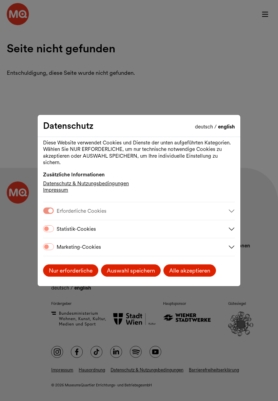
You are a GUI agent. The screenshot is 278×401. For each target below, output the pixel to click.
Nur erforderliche (71, 270)
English (226, 127)
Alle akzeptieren (189, 270)
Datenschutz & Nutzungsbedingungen (86, 183)
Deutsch (204, 127)
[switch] (48, 228)
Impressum (55, 190)
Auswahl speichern (131, 270)
